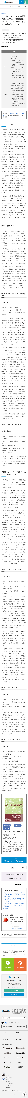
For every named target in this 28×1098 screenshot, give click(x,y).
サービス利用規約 (9, 1083)
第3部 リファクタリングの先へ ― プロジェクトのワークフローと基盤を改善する (18, 87)
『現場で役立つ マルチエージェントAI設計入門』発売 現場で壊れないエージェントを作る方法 (14, 899)
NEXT (23, 867)
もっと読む (5, 908)
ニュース (3, 1033)
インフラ (24, 6)
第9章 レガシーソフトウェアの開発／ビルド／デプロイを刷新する (18, 99)
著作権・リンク (9, 1075)
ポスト (5, 46)
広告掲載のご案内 (21, 1026)
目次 (14, 51)
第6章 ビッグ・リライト (18, 83)
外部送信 (8, 1087)
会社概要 (8, 1081)
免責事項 (8, 1079)
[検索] (2, 6)
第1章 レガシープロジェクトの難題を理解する (18, 61)
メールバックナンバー (15, 987)
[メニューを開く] (2, 2)
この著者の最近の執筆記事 (16, 928)
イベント (3, 1039)
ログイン (15, 994)
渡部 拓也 (3, 26)
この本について (14, 56)
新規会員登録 (14, 991)
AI (6, 6)
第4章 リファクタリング (18, 75)
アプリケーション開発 (14, 6)
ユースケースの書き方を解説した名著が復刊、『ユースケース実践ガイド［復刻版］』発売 (14, 905)
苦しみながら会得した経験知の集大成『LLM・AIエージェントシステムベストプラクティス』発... (14, 894)
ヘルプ (7, 1072)
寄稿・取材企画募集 (7, 1026)
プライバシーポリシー (10, 1085)
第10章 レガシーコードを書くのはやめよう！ (18, 104)
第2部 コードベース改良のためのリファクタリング (17, 68)
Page (5, 94)
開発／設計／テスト (5, 29)
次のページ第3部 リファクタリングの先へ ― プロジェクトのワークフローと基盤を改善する (14, 860)
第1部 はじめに (15, 58)
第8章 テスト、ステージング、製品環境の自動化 (18, 95)
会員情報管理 (9, 1077)
